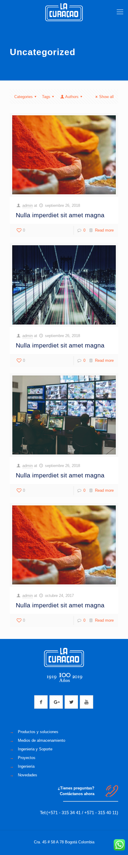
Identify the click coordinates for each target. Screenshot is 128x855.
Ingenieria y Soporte (35, 749)
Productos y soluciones (38, 732)
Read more (104, 230)
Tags (46, 96)
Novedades (27, 775)
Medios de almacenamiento (41, 740)
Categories (23, 96)
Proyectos (26, 757)
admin (27, 205)
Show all (106, 96)
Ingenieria (26, 766)
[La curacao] (64, 12)
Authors (72, 96)
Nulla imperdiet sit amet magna (60, 215)
